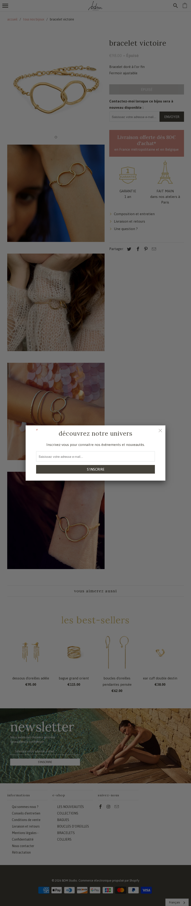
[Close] (160, 430)
